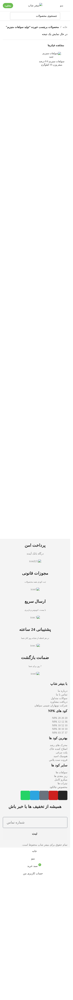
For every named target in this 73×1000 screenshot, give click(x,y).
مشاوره (8, 5)
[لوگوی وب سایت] (35, 5)
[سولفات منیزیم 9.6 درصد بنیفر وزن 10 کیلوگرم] (51, 53)
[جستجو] (14, 16)
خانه (65, 27)
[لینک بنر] (35, 661)
